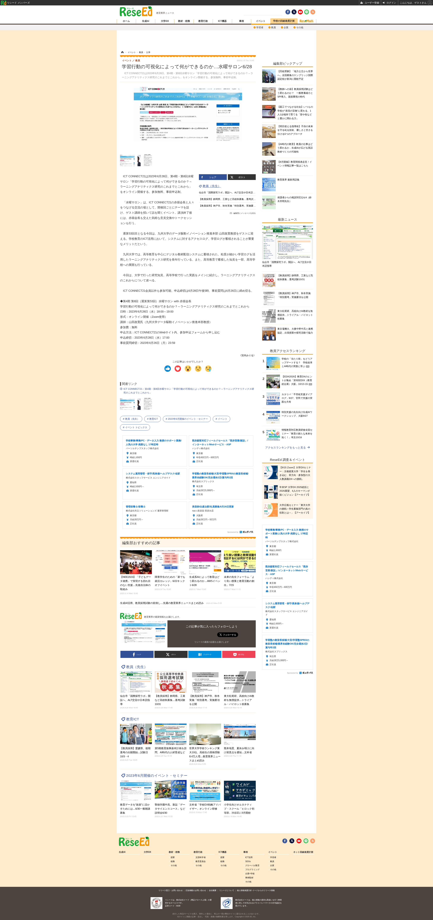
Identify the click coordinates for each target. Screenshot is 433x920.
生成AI (145, 21)
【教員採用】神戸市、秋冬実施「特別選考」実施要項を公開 (231, 205)
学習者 (259, 27)
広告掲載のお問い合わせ (196, 890)
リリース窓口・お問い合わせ (170, 890)
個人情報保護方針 (244, 890)
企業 (286, 27)
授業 (173, 857)
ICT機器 (222, 21)
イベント (260, 21)
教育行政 (203, 21)
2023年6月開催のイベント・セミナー (188, 419)
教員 (273, 27)
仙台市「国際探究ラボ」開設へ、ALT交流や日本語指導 (228, 192)
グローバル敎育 (252, 865)
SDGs (248, 861)
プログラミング (252, 869)
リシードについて (226, 890)
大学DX (165, 21)
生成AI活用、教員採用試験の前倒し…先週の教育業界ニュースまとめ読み (171, 603)
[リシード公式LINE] (306, 841)
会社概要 (212, 890)
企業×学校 (250, 873)
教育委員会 (201, 861)
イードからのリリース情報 (263, 890)
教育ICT (153, 419)
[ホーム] (122, 52)
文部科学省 (201, 857)
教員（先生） (212, 186)
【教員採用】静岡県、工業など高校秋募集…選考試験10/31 (230, 199)
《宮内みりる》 (247, 355)
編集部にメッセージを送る (244, 213)
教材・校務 (184, 21)
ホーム (126, 21)
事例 (241, 21)
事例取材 (249, 877)
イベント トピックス (136, 427)
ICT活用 (249, 857)
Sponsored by (232, 532)
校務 (173, 861)
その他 (299, 27)
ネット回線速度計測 (303, 852)
